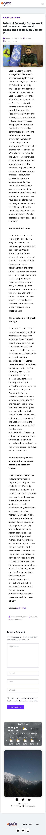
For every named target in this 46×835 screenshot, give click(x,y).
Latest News (27, 824)
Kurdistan (8, 17)
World (17, 17)
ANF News (21, 608)
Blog (37, 824)
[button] (42, 4)
